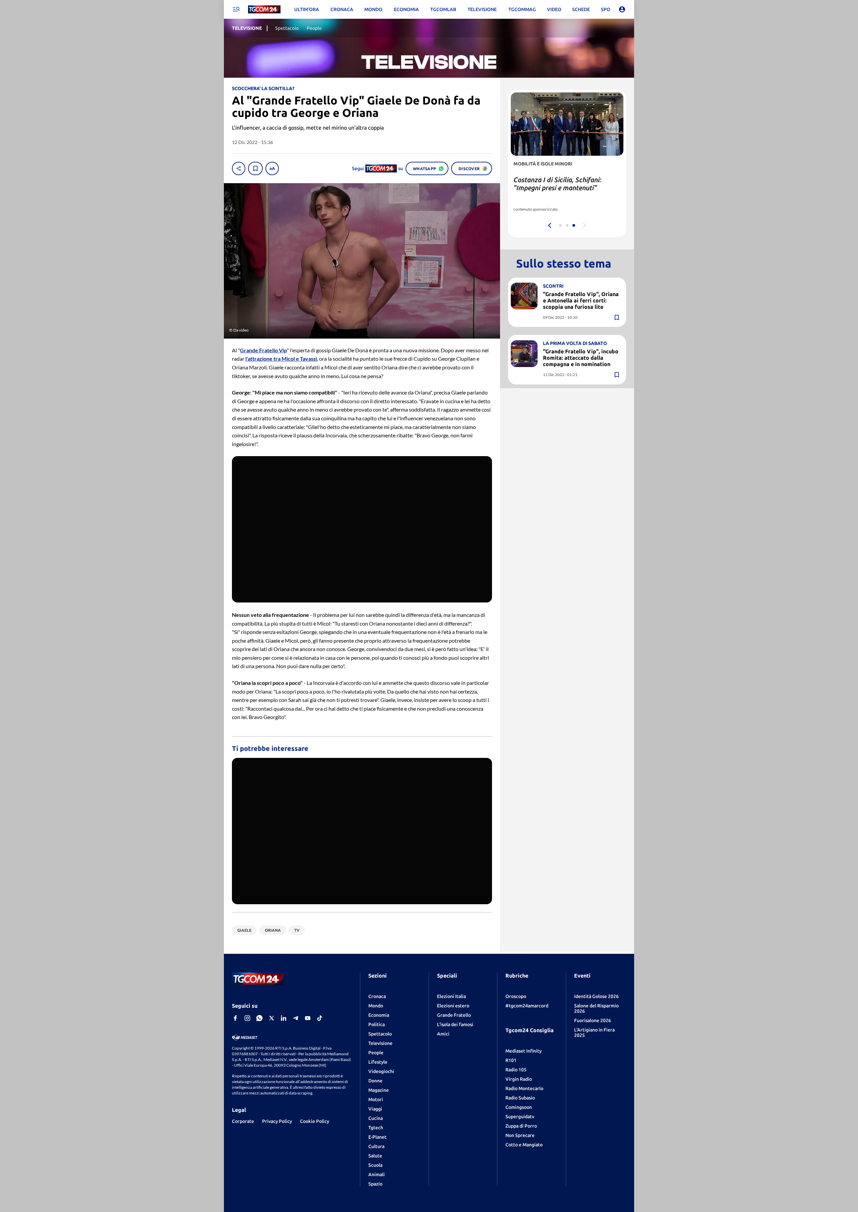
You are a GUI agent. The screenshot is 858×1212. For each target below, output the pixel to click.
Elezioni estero (453, 1005)
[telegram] (295, 1018)
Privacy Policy (277, 1121)
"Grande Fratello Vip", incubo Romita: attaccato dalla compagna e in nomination (580, 357)
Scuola (375, 1165)
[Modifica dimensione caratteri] (272, 168)
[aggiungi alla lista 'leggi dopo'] (255, 168)
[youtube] (307, 1018)
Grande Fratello (454, 1015)
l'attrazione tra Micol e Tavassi (281, 358)
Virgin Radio (518, 1079)
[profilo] (622, 9)
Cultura (376, 1146)
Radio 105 (516, 1069)
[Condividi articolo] (238, 168)
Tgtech (375, 1127)
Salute (375, 1155)
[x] (271, 1018)
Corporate (243, 1121)
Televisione (380, 1043)
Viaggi (375, 1109)
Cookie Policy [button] (314, 1121)
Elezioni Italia (451, 996)
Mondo (375, 1005)
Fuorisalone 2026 (592, 1020)
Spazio (375, 1184)
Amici (443, 1034)
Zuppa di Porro (521, 1126)
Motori (375, 1099)
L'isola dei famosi (455, 1024)
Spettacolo (380, 1034)
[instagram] (247, 1018)
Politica (376, 1024)
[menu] (236, 9)
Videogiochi (381, 1071)
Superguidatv (519, 1116)
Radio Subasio (520, 1097)
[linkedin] (283, 1018)
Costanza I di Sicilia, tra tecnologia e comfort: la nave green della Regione (565, 188)
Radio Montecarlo (524, 1088)
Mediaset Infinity (523, 1051)
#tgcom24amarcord (526, 1005)
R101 (510, 1060)
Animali (376, 1174)
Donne (375, 1080)
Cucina (375, 1118)
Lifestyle (377, 1062)
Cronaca (377, 996)
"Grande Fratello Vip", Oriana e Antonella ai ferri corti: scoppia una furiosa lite (581, 300)
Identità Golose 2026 (596, 996)
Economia (378, 1015)
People (375, 1052)
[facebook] (235, 1018)
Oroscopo (515, 996)
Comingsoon (518, 1107)
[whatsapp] (259, 1018)
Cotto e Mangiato (524, 1144)
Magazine (378, 1090)
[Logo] (264, 9)
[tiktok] (319, 1018)
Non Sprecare (520, 1135)
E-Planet (377, 1137)
